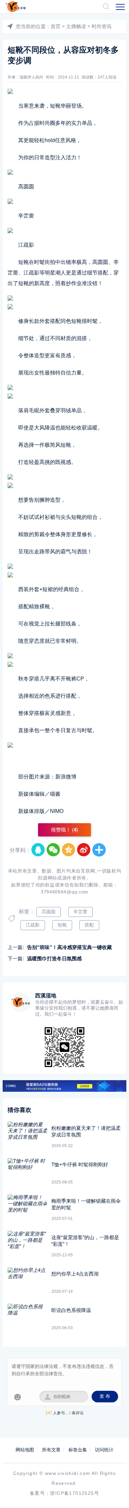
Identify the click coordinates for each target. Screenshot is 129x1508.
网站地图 (25, 1449)
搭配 (89, 925)
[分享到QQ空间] (69, 850)
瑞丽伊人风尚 (31, 77)
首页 (56, 26)
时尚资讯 (101, 26)
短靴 (62, 925)
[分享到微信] (54, 850)
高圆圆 (49, 911)
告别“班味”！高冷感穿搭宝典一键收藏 (69, 947)
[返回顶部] (114, 1493)
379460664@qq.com (64, 891)
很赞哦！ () (64, 829)
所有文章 (51, 1449)
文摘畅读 (76, 26)
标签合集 (77, 1449)
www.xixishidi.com (67, 1473)
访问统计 (104, 1449)
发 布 (105, 1396)
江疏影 (33, 925)
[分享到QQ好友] (38, 850)
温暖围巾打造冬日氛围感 (54, 958)
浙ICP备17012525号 (74, 1493)
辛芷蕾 (80, 911)
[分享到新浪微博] (84, 850)
